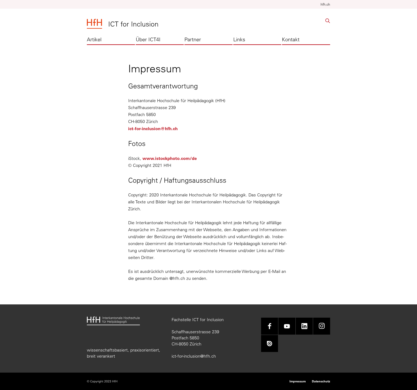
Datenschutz (321, 381)
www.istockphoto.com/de (169, 158)
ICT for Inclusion (133, 24)
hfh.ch (325, 4)
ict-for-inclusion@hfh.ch (153, 128)
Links (239, 39)
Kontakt (291, 39)
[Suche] (327, 20)
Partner (192, 39)
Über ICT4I (148, 39)
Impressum (298, 381)
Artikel (94, 39)
